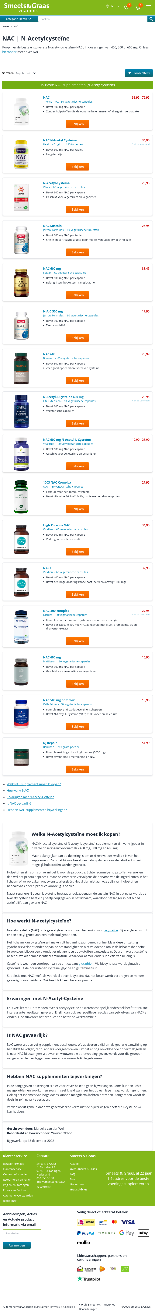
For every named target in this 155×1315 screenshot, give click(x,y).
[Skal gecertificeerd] (125, 1269)
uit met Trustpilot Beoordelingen (97, 1307)
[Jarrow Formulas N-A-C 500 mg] (21, 326)
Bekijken (77, 124)
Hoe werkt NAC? (18, 790)
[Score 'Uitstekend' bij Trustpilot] (88, 1278)
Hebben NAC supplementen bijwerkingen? (37, 810)
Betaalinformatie (13, 1163)
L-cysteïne (111, 930)
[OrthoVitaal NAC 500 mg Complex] (21, 714)
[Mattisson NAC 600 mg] (21, 672)
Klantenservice (12, 1169)
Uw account (77, 1184)
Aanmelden (17, 1245)
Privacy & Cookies (62, 1307)
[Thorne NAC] (21, 112)
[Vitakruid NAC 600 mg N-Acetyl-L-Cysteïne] (21, 454)
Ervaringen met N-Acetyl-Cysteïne (30, 797)
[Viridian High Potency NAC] (21, 539)
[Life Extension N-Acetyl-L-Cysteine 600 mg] (21, 411)
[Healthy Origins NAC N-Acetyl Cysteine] (21, 154)
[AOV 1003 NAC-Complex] (21, 497)
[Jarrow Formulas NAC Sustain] (21, 240)
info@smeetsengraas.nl (51, 1181)
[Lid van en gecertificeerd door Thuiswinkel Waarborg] (86, 1269)
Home (6, 26)
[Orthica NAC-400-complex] (21, 627)
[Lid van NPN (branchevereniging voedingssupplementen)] (113, 1269)
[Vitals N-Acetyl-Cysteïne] (21, 197)
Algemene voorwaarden (18, 1195)
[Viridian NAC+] (21, 582)
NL (113, 6)
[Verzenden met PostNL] (102, 1269)
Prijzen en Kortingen (16, 1185)
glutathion (86, 963)
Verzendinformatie (15, 1174)
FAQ (72, 1174)
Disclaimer (9, 1201)
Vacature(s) (43, 1186)
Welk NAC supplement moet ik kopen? (34, 784)
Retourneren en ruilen (17, 1179)
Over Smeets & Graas (83, 1169)
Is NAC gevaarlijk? (19, 803)
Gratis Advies (78, 1189)
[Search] (151, 19)
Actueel (74, 1163)
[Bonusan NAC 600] (21, 368)
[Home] (26, 7)
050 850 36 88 (45, 1178)
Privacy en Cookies (14, 1190)
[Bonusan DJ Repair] (21, 757)
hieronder (9, 52)
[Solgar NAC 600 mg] (21, 283)
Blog (72, 1179)
